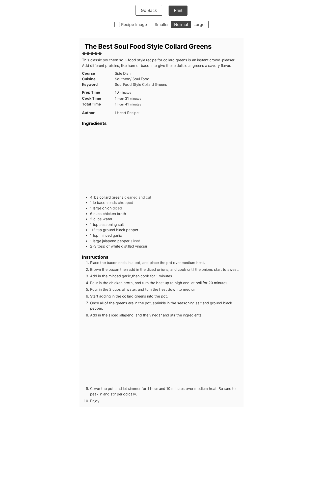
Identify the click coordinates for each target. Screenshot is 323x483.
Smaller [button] (162, 24)
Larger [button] (200, 24)
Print (178, 10)
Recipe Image (134, 24)
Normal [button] (181, 24)
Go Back (149, 10)
